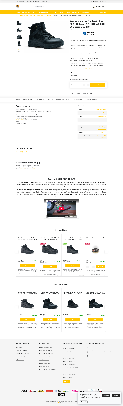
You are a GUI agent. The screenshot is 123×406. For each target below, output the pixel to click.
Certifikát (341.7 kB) (22, 152)
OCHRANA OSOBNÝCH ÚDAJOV (23, 353)
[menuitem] (26, 12)
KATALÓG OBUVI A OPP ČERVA (46, 347)
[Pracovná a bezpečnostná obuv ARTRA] (74, 391)
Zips (105, 132)
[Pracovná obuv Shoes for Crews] (58, 391)
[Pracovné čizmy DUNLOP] (49, 391)
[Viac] (103, 12)
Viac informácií (88, 68)
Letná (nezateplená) (101, 119)
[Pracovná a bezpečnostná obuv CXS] (99, 391)
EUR (87, 1)
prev (16, 252)
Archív (66, 381)
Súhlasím (116, 395)
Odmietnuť (106, 395)
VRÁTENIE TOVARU (20, 360)
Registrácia (104, 1)
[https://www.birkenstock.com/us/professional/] (91, 391)
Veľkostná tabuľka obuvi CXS (68, 358)
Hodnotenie (40, 99)
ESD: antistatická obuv (102, 128)
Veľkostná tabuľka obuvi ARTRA (69, 351)
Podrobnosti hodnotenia (87, 30)
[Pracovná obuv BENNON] (83, 391)
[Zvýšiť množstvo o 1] (88, 85)
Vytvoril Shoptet (62, 402)
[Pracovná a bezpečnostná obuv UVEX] (24, 391)
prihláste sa (22, 168)
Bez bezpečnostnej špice (100, 123)
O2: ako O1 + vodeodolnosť (101, 127)
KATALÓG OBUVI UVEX (44, 360)
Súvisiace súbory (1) (27, 99)
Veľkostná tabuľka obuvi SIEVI (68, 377)
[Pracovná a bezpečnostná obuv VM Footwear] (61, 394)
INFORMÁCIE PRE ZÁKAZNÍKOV (33, 1)
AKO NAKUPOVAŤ (20, 347)
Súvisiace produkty (78, 99)
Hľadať (73, 6)
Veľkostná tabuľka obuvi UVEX (69, 361)
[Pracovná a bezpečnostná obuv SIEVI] (32, 391)
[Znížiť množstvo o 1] (84, 85)
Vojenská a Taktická (101, 113)
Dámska (104, 116)
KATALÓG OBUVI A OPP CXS (45, 350)
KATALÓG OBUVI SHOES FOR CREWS (47, 369)
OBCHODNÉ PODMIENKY (21, 350)
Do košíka (98, 85)
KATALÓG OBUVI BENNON (45, 363)
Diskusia (49, 99)
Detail (27, 265)
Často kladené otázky (20, 1)
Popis (17, 99)
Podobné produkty (91, 99)
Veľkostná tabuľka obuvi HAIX (68, 371)
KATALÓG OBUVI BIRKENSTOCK (46, 353)
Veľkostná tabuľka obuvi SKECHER (69, 348)
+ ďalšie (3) (19, 51)
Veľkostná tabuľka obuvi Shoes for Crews (71, 355)
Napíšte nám (44, 1)
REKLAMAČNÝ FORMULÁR (21, 356)
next (106, 252)
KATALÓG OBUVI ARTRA (44, 356)
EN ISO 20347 (19, 120)
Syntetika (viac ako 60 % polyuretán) (100, 136)
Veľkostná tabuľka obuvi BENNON (69, 364)
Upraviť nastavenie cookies (72, 401)
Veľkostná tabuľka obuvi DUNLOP (69, 374)
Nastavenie (83, 402)
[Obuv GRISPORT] (41, 391)
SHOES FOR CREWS (97, 90)
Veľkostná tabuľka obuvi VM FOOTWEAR (71, 367)
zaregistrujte (32, 168)
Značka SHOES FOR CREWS (62, 99)
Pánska (100, 116)
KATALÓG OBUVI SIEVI (44, 366)
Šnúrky (101, 132)
